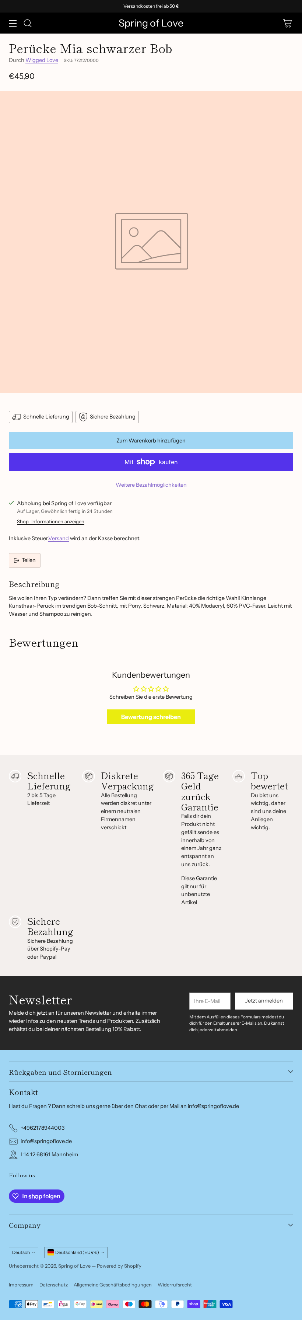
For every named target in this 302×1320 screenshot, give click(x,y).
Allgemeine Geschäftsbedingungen (113, 1285)
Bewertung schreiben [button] (151, 716)
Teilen (29, 560)
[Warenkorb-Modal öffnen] (287, 23)
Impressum (21, 1285)
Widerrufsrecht (175, 1285)
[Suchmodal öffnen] (27, 23)
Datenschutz (53, 1285)
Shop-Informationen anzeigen (50, 521)
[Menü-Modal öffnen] (12, 23)
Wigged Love (41, 60)
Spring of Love (74, 1266)
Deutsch (21, 1252)
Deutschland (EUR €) (77, 1252)
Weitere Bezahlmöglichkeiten (151, 485)
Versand (58, 538)
